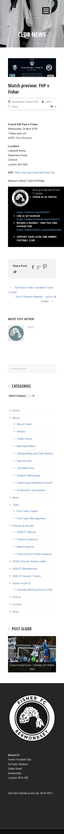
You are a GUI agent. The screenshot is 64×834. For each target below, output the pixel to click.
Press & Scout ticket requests (34, 554)
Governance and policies (31, 490)
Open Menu (46, 10)
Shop (15, 611)
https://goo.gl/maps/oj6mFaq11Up (35, 172)
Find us (16, 597)
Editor (49, 101)
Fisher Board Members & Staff (35, 482)
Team (15, 504)
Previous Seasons (27, 539)
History (21, 431)
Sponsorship (24, 460)
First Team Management (31, 518)
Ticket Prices (24, 438)
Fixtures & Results (23, 525)
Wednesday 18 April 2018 (25, 101)
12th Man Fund (25, 468)
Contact (17, 604)
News (15, 106)
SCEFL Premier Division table (29, 561)
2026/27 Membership (24, 568)
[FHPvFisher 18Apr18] (32, 67)
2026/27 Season (26, 532)
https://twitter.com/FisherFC (33, 212)
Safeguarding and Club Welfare (35, 453)
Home (16, 410)
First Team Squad (27, 511)
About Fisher (24, 424)
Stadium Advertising (28, 475)
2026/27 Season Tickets (26, 576)
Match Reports (25, 546)
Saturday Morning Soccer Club (34, 589)
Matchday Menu (26, 446)
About (16, 418)
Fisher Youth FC (21, 583)
